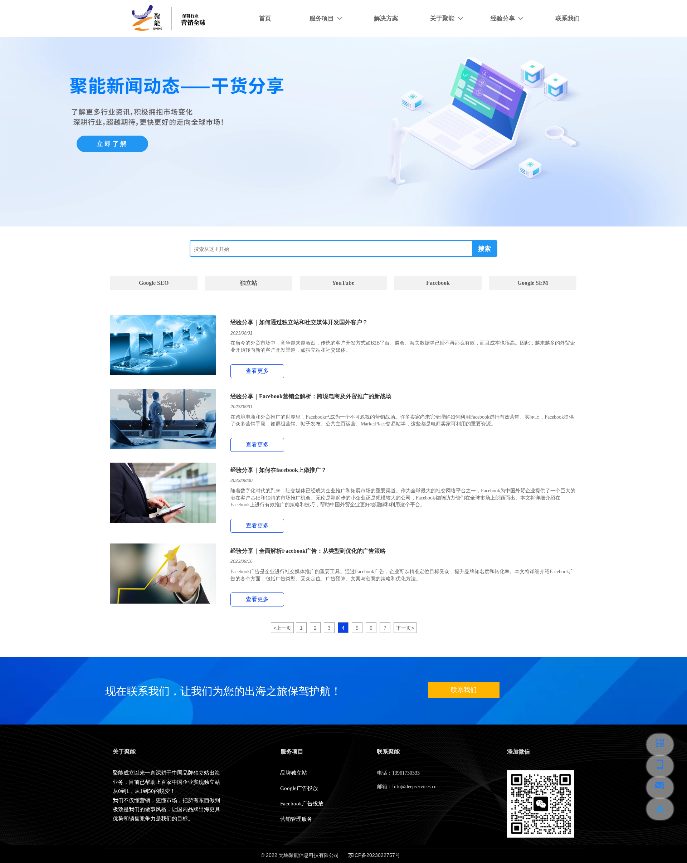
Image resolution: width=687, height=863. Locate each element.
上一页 (282, 628)
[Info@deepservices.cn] (660, 787)
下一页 (405, 628)
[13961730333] (660, 766)
